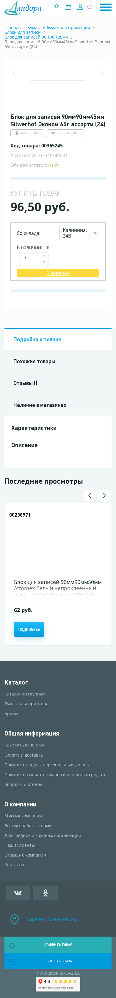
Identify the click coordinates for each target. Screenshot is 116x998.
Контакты (14, 864)
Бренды (12, 713)
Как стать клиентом (24, 745)
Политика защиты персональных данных (47, 765)
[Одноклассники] (45, 893)
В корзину (58, 273)
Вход (81, 7)
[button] (106, 7)
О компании (20, 804)
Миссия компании (23, 816)
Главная (12, 27)
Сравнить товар (58, 945)
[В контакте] (18, 893)
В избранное (67, 133)
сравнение (29, 133)
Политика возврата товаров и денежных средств (54, 774)
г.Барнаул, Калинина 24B (50, 919)
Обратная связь (58, 961)
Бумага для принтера (26, 703)
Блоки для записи (22, 32)
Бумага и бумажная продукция (58, 27)
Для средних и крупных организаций (42, 835)
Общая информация (31, 733)
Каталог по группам (24, 694)
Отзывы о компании (25, 855)
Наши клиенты (19, 845)
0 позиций (69, 7)
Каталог (16, 682)
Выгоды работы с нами (28, 825)
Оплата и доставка (23, 755)
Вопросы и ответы (23, 784)
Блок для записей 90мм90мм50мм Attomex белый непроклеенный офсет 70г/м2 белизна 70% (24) (58, 588)
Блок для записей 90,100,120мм (36, 37)
